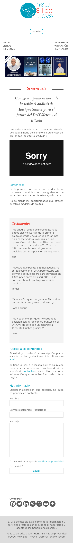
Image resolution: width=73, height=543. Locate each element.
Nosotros (61, 43)
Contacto (61, 49)
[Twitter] (19, 504)
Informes (9, 49)
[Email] (46, 504)
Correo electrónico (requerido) (28, 410)
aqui (12, 359)
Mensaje (14, 421)
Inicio (6, 43)
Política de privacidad (50, 462)
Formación (61, 46)
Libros (7, 46)
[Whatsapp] (39, 504)
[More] (53, 504)
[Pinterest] (33, 504)
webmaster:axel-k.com (52, 537)
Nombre (14, 399)
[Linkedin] (26, 504)
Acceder (36, 31)
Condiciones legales (44, 528)
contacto (28, 371)
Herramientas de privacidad (50, 534)
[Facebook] (13, 504)
